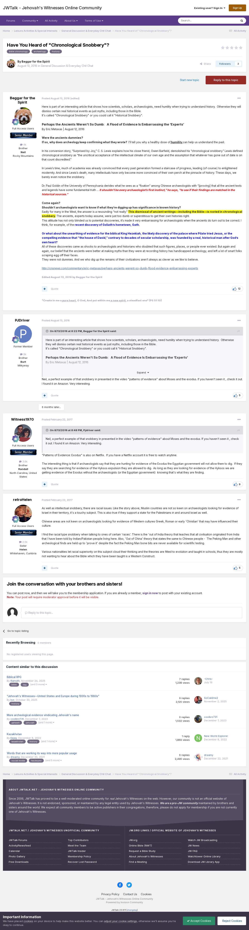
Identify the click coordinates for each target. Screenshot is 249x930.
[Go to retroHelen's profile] (23, 513)
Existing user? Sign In (209, 8)
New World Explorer (216, 735)
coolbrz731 (17, 718)
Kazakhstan (14, 734)
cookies (28, 921)
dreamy (15, 756)
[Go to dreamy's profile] (198, 757)
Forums (10, 20)
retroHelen (22, 500)
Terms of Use (93, 20)
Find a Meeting (138, 861)
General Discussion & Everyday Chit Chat (67, 65)
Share (206, 63)
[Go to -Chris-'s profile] (198, 681)
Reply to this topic (226, 80)
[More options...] (239, 98)
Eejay (14, 737)
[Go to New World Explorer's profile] (198, 738)
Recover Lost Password (82, 861)
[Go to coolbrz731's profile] (198, 719)
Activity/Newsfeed (20, 845)
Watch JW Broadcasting (202, 840)
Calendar (14, 851)
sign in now (150, 593)
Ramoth (15, 680)
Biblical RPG (14, 677)
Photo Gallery (17, 856)
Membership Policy (79, 856)
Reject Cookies (232, 920)
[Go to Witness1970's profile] (23, 433)
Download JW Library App (204, 861)
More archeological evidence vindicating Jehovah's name (43, 715)
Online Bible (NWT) (140, 845)
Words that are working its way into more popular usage (42, 753)
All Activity (51, 20)
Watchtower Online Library (204, 856)
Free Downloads (19, 861)
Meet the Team (77, 845)
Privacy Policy (110, 894)
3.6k (24, 461)
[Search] (242, 20)
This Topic (226, 20)
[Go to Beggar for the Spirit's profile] (11, 63)
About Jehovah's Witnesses (146, 856)
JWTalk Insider (77, 851)
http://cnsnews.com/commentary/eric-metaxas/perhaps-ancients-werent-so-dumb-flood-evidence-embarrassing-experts (120, 268)
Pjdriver (88, 430)
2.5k (24, 541)
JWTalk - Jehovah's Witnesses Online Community (52, 7)
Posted (56, 98)
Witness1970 (22, 419)
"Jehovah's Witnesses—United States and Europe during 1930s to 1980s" (53, 696)
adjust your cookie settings (120, 921)
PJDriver (22, 320)
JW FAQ (192, 851)
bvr (12, 699)
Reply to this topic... (40, 612)
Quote (54, 288)
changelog (132, 910)
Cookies (146, 894)
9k (24, 354)
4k (24, 144)
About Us (70, 20)
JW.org (133, 840)
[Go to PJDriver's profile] (23, 334)
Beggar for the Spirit (36, 61)
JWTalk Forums (18, 840)
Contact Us (130, 894)
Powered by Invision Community (124, 902)
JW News (193, 845)
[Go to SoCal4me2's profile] (198, 700)
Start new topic (189, 80)
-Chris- (208, 678)
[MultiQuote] (44, 289)
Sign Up (237, 7)
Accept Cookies (200, 920)
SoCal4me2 (211, 697)
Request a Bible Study (142, 851)
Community (29, 20)
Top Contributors (78, 840)
